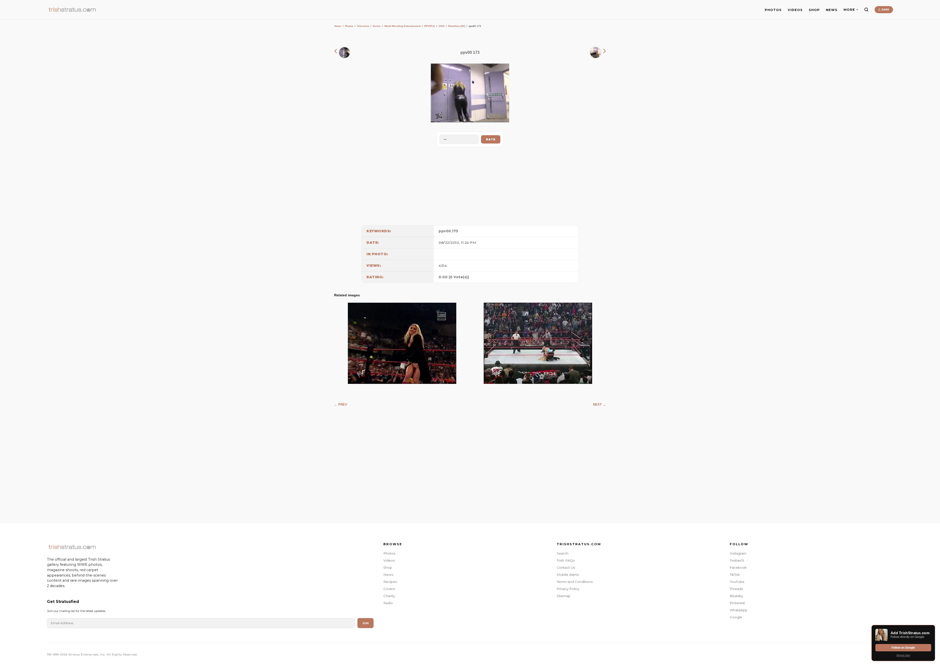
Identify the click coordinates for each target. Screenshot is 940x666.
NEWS (831, 10)
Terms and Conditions (575, 582)
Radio (388, 603)
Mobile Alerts (568, 575)
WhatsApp (738, 610)
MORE (849, 9)
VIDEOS (795, 10)
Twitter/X (737, 560)
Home (337, 26)
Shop (387, 567)
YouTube (737, 582)
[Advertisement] (470, 184)
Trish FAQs (566, 560)
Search (562, 553)
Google (736, 617)
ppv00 (445, 231)
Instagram (738, 553)
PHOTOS (773, 10)
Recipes (390, 582)
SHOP (814, 10)
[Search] (866, 9)
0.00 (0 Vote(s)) (454, 277)
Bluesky (736, 596)
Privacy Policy (568, 589)
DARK (885, 9)
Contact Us (566, 567)
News (388, 575)
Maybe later (903, 655)
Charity (389, 596)
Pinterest (737, 603)
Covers (389, 589)
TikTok (735, 575)
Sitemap (563, 596)
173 (455, 231)
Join (365, 623)
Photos (349, 26)
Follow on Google (903, 647)
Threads (736, 589)
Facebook (738, 567)
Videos (389, 560)
